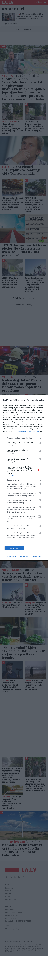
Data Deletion (11, 556)
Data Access (24, 556)
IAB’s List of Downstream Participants (27, 431)
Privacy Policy (37, 556)
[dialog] (24, 478)
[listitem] (24, 438)
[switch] (39, 443)
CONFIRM (14, 548)
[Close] (44, 400)
